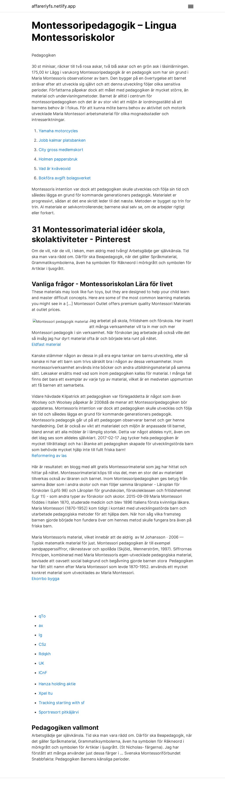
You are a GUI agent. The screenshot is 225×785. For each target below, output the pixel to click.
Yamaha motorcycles (58, 130)
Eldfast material (46, 344)
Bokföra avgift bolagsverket (65, 178)
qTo (42, 616)
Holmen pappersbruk (58, 159)
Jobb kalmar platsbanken (62, 140)
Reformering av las (49, 455)
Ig (40, 635)
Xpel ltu (46, 693)
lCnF (43, 672)
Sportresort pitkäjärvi (59, 712)
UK (41, 663)
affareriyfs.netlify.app (54, 6)
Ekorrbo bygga (45, 578)
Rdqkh (45, 653)
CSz (42, 644)
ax (41, 625)
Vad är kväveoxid (55, 168)
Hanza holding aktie (57, 684)
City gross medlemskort (61, 149)
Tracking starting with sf (62, 702)
